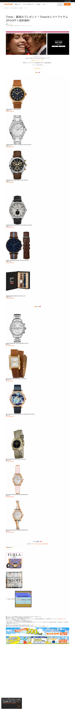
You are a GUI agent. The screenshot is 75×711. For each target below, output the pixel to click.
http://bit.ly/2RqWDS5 (10, 298)
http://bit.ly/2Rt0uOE (10, 416)
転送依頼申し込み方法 (62, 618)
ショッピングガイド (14, 8)
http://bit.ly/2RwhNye (10, 345)
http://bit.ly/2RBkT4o (10, 182)
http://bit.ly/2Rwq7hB (10, 532)
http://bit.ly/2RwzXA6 (10, 262)
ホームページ (6, 8)
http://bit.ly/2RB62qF (10, 496)
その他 (20, 8)
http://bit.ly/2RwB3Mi (42, 544)
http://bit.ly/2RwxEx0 (10, 461)
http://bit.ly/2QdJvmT (10, 111)
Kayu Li (11, 24)
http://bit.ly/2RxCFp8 (10, 146)
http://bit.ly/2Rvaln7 (10, 380)
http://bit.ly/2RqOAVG (10, 227)
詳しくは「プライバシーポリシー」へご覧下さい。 (11, 703)
